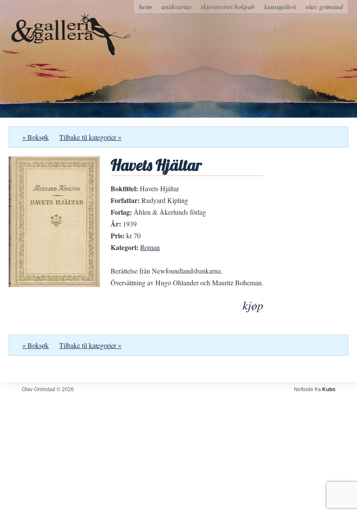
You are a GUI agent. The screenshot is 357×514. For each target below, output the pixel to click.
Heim (145, 6)
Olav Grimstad (324, 6)
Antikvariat (176, 6)
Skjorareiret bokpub (228, 6)
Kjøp (252, 305)
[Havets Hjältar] (54, 284)
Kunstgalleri (280, 6)
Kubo (328, 389)
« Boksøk (35, 137)
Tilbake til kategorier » (90, 137)
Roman (150, 247)
